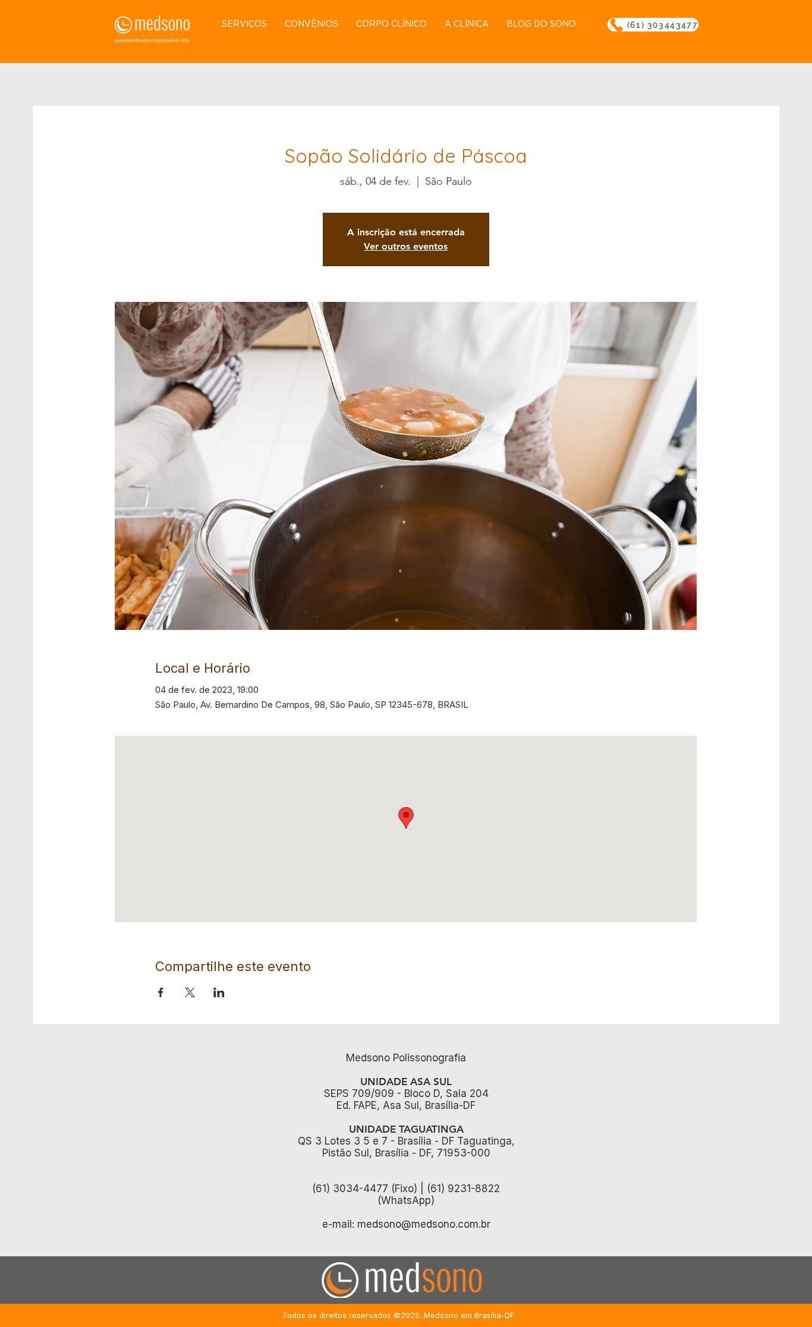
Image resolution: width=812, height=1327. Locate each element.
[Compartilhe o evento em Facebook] (160, 992)
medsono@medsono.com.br (423, 1224)
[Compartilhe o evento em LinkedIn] (219, 992)
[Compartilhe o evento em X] (190, 992)
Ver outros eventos (406, 246)
